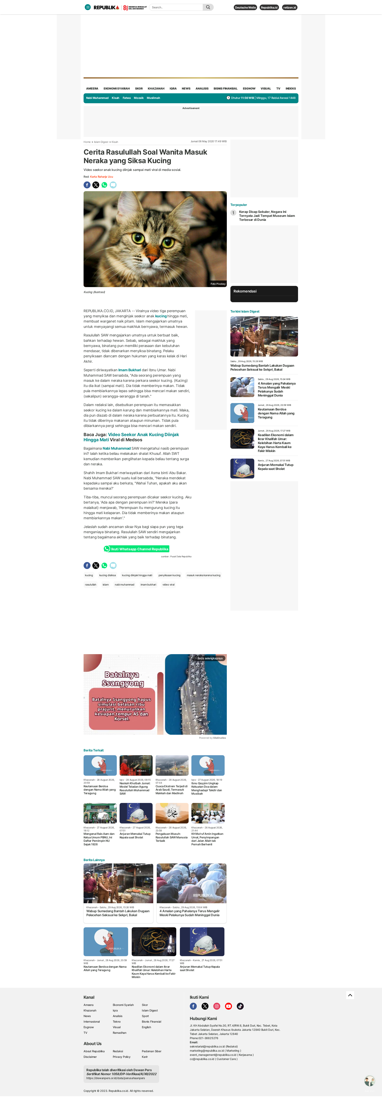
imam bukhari (148, 584)
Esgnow (89, 1027)
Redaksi (118, 1051)
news (186, 88)
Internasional (92, 1021)
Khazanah (90, 1010)
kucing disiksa (107, 575)
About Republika (94, 1051)
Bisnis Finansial (226, 88)
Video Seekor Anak (128, 434)
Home (87, 141)
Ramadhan (119, 1032)
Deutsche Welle (245, 7)
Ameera (89, 1004)
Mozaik (139, 97)
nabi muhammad (124, 584)
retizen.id (290, 7)
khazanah (156, 88)
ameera (92, 88)
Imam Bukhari (130, 370)
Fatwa (127, 97)
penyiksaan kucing (169, 575)
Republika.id (269, 7)
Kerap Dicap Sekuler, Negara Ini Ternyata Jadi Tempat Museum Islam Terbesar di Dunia (267, 216)
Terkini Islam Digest (244, 311)
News (87, 1016)
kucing (160, 316)
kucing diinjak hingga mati (137, 575)
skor (138, 88)
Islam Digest (101, 141)
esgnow (249, 88)
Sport (145, 1016)
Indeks (291, 88)
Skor (145, 1004)
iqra (173, 88)
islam (106, 584)
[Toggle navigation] (88, 7)
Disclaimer (90, 1056)
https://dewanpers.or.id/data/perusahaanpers (115, 1078)
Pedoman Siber (151, 1051)
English (146, 1027)
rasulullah (90, 584)
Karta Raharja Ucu (101, 176)
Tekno (117, 1021)
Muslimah (153, 97)
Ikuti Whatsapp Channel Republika (139, 549)
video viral (168, 584)
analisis (202, 88)
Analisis (118, 1016)
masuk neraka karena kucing (203, 575)
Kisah (115, 97)
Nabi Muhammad (97, 97)
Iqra (115, 1010)
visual (266, 88)
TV (278, 88)
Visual (117, 1027)
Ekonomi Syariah (117, 88)
